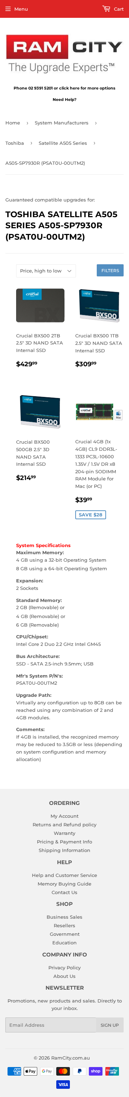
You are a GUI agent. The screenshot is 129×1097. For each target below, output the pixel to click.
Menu (21, 9)
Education (64, 942)
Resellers (64, 925)
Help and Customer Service (64, 875)
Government (65, 934)
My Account (64, 816)
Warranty (64, 833)
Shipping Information (64, 850)
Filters (110, 270)
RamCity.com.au (70, 1058)
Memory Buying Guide (64, 884)
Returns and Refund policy (64, 824)
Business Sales (64, 917)
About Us (64, 976)
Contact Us (64, 892)
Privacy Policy (64, 967)
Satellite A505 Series (63, 143)
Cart (118, 9)
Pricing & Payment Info (64, 842)
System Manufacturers (62, 123)
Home (12, 123)
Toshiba (14, 143)
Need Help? (64, 99)
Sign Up (110, 1025)
